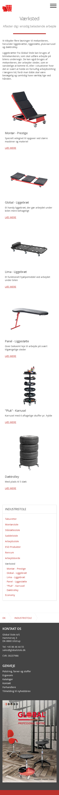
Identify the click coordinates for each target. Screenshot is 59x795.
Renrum (9, 552)
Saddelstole (11, 535)
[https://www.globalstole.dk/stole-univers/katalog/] (29, 741)
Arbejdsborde (12, 558)
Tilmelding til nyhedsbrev (16, 691)
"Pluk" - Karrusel (16, 585)
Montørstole (11, 524)
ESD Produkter (13, 546)
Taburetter (11, 518)
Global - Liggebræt (17, 572)
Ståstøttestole (12, 530)
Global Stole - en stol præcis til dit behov (7, 8)
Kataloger (7, 679)
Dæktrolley (12, 590)
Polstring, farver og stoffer (16, 671)
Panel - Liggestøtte (17, 581)
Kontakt (6, 683)
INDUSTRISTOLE (15, 509)
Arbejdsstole (12, 541)
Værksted (10, 563)
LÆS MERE (10, 147)
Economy (10, 595)
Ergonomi (7, 675)
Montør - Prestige (16, 568)
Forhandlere (9, 687)
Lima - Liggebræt (16, 577)
